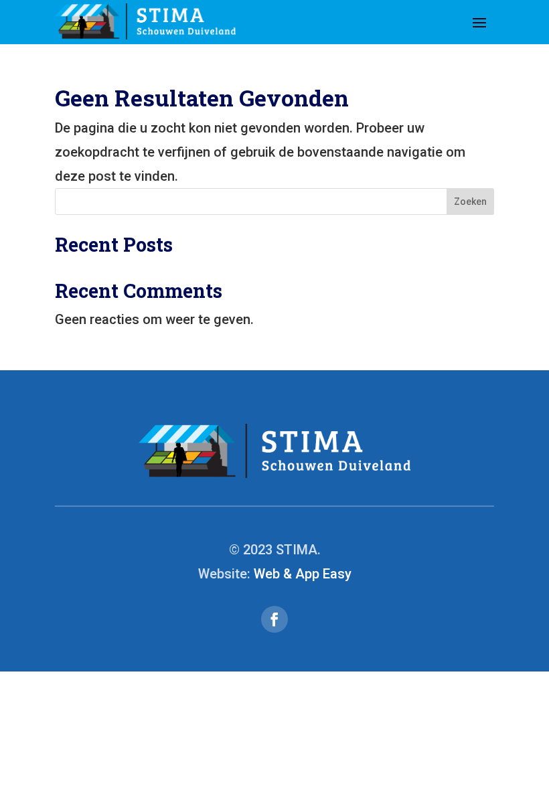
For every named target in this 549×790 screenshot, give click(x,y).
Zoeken (470, 201)
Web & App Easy (302, 574)
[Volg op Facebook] (274, 619)
